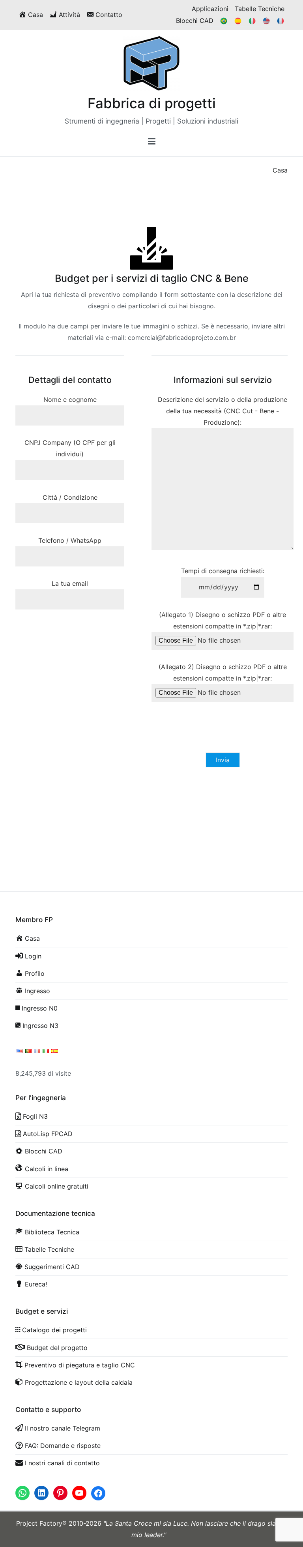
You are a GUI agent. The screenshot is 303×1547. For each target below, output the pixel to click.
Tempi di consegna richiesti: (222, 571)
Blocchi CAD (194, 20)
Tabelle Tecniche (259, 9)
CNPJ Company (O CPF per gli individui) (70, 448)
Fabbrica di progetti (152, 103)
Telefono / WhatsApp (69, 540)
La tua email (70, 583)
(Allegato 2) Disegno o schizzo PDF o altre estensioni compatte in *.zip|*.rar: (223, 672)
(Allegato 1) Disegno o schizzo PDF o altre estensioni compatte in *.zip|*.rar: (222, 620)
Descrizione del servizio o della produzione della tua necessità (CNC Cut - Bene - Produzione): (222, 411)
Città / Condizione (70, 497)
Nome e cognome (70, 399)
